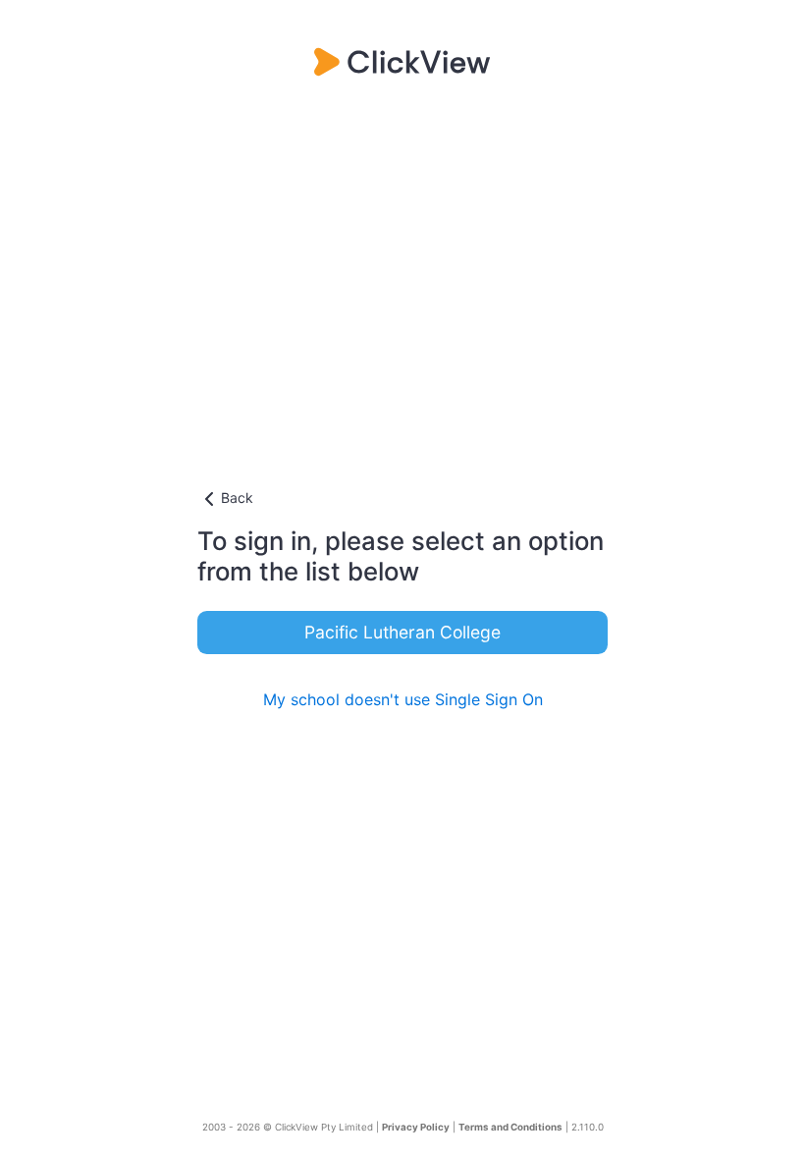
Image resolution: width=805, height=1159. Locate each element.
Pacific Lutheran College (402, 632)
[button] (402, 499)
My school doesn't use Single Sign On (403, 699)
